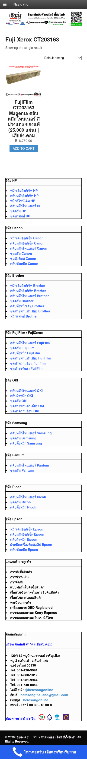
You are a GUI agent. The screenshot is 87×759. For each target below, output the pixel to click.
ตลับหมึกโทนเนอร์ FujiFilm (30, 342)
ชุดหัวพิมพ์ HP (20, 216)
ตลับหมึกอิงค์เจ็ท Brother (28, 290)
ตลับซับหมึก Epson (24, 549)
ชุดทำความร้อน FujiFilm (28, 363)
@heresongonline (39, 689)
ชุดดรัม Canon (21, 253)
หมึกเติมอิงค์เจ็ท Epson (26, 529)
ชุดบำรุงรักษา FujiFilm (26, 368)
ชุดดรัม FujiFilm (22, 348)
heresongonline (35, 700)
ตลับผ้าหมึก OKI (21, 395)
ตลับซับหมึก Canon (24, 263)
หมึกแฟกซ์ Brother (24, 316)
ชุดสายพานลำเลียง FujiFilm (30, 358)
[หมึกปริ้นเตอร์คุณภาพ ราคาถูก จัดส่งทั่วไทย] (43, 23)
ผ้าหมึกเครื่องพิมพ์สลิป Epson (31, 544)
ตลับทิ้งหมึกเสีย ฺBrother (27, 306)
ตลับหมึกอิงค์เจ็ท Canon (27, 243)
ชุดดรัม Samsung (23, 438)
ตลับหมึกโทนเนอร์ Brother (29, 295)
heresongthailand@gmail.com (44, 694)
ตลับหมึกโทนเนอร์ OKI (26, 390)
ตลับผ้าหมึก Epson (23, 539)
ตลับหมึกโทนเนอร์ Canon (28, 248)
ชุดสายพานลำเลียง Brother (30, 311)
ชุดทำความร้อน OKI (24, 411)
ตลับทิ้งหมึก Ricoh (23, 507)
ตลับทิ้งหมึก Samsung (26, 443)
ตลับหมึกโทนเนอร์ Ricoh (28, 497)
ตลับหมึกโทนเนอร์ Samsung (31, 433)
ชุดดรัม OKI (18, 400)
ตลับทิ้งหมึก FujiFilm (25, 353)
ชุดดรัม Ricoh (20, 502)
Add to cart (24, 148)
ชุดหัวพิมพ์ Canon (23, 258)
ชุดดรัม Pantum (22, 470)
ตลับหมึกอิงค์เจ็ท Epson (27, 534)
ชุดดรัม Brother (21, 301)
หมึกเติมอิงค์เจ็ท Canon (27, 238)
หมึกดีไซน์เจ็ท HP (22, 200)
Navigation (22, 4)
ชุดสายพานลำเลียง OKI (27, 405)
